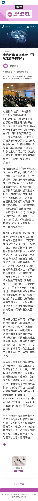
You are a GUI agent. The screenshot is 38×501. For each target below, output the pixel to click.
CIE (6, 76)
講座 (26, 72)
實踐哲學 (8, 72)
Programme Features (24, 76)
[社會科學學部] (19, 18)
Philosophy (12, 76)
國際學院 (19, 79)
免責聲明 (17, 497)
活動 (18, 72)
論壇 (22, 72)
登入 (29, 495)
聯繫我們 (23, 497)
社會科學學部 (14, 66)
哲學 (5, 79)
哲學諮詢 (11, 79)
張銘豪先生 (28, 79)
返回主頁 (20, 484)
